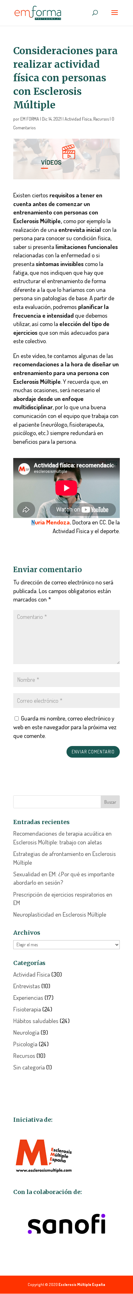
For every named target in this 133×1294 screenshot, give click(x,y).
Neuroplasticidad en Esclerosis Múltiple (59, 914)
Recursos (101, 119)
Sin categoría (29, 1067)
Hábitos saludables (35, 1021)
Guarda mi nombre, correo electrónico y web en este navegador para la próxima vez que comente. (65, 726)
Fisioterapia (27, 1009)
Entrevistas (26, 986)
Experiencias (28, 997)
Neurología (26, 1032)
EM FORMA (29, 119)
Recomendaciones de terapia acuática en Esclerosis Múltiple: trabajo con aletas (62, 837)
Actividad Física (78, 119)
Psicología (25, 1044)
